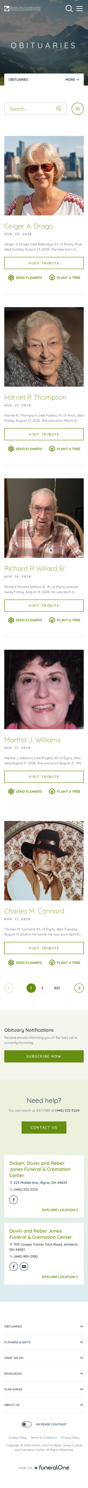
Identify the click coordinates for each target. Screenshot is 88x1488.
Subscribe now (43, 1056)
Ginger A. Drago (28, 226)
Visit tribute (44, 263)
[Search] (58, 108)
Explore (58, 1210)
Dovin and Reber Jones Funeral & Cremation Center (40, 1234)
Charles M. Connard (34, 911)
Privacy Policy (70, 1437)
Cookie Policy (18, 1437)
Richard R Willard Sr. (34, 568)
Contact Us (44, 1127)
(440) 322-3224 (67, 1110)
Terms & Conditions (44, 1437)
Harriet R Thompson (35, 397)
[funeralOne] (54, 1467)
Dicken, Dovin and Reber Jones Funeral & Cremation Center (39, 1169)
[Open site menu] (79, 8)
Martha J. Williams (32, 739)
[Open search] (69, 8)
